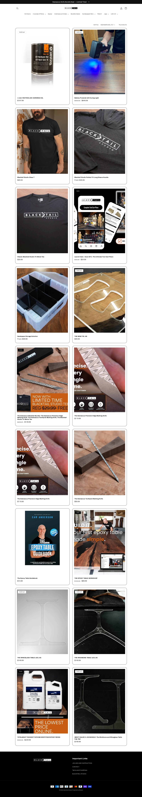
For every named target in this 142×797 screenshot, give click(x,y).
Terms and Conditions (79, 770)
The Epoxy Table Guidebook (27, 578)
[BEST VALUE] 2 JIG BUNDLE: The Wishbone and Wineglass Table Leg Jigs (98, 738)
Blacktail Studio (67, 790)
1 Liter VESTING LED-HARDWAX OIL (30, 98)
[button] (17, 8)
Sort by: (96, 25)
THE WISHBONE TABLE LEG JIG (86, 657)
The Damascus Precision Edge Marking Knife (90, 416)
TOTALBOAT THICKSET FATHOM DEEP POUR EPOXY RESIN (38, 737)
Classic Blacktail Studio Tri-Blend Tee (30, 257)
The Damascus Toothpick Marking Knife (88, 499)
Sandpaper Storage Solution (27, 336)
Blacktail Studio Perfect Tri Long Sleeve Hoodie (91, 177)
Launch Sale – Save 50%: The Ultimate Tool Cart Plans (93, 257)
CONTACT (75, 767)
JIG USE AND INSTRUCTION (82, 763)
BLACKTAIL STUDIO (79, 774)
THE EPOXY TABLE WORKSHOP (85, 578)
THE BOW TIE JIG (80, 336)
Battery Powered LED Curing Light (86, 98)
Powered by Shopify (77, 790)
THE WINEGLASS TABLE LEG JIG (29, 657)
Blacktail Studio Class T (25, 177)
